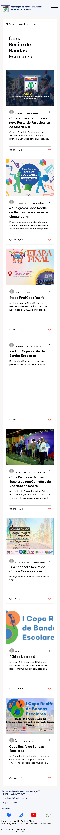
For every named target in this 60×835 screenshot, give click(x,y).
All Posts (10, 24)
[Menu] (54, 7)
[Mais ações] (50, 112)
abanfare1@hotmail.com (15, 798)
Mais (36, 24)
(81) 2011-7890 (10, 802)
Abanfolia (23, 24)
